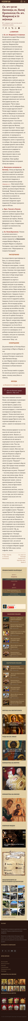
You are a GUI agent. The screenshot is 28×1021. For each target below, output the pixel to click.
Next (24, 724)
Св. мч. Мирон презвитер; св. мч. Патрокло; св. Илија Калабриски (12, 591)
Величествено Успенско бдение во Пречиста (17, 625)
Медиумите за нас (6, 969)
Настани (3, 965)
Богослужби (4, 962)
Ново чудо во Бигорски (14, 749)
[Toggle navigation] (24, 1)
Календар (3, 971)
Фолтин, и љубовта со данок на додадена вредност (16, 619)
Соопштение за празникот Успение (16, 653)
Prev (3, 724)
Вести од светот (5, 963)
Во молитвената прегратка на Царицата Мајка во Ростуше (17, 668)
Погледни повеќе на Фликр (9, 917)
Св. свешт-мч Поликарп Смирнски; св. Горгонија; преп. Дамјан (21, 558)
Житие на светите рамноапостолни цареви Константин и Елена (14, 725)
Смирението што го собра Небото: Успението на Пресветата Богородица (17, 633)
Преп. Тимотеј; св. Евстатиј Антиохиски (6, 556)
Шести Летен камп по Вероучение (16, 646)
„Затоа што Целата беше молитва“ (17, 674)
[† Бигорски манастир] (6, 1)
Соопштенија (4, 967)
